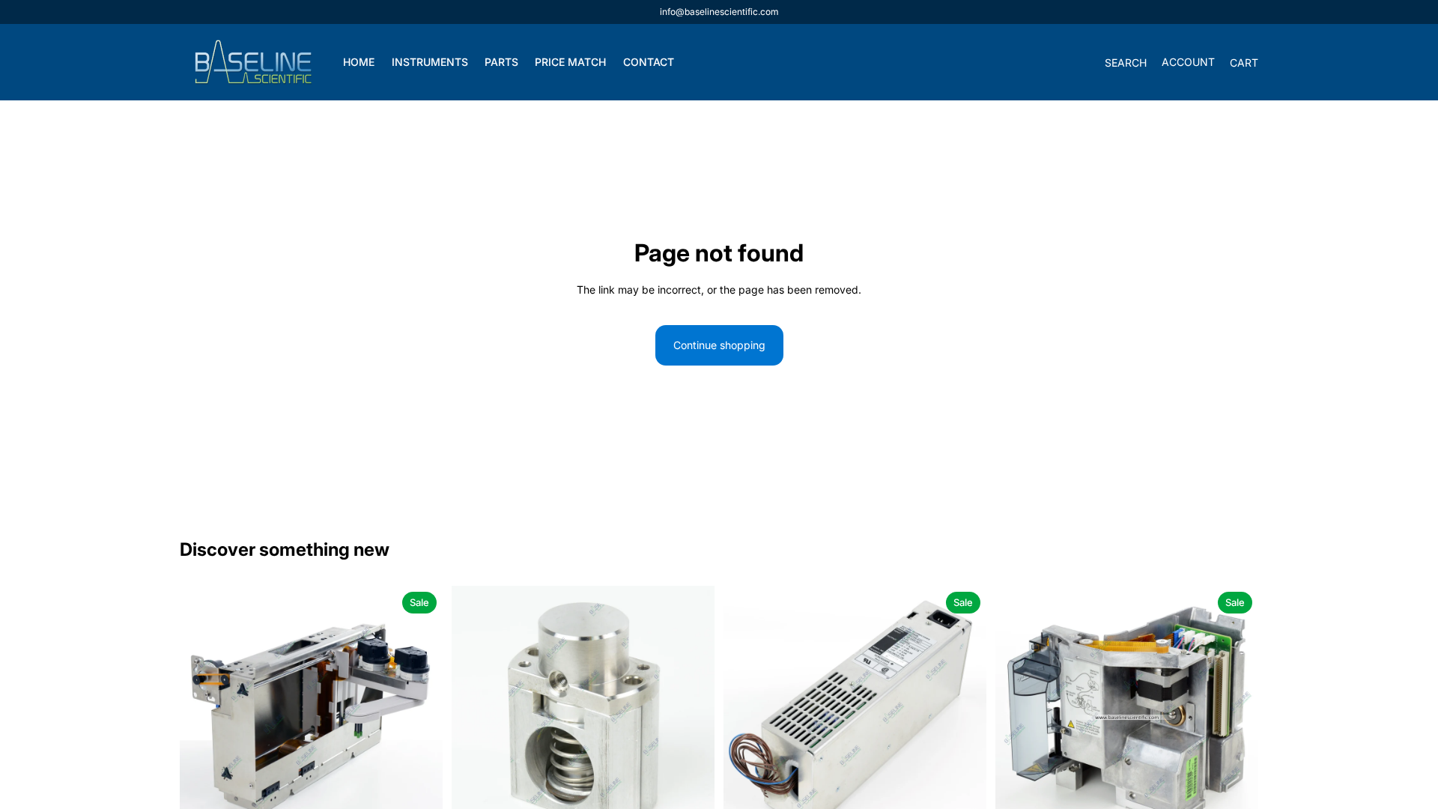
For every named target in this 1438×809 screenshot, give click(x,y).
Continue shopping (719, 345)
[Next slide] (420, 717)
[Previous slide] (202, 717)
